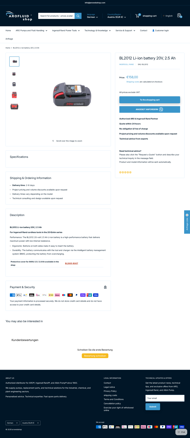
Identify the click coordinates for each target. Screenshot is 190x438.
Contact (143, 30)
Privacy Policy (110, 391)
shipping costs (110, 395)
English (169, 15)
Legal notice (109, 387)
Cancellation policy (112, 403)
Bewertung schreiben (95, 355)
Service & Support (124, 30)
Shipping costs (132, 82)
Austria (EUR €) (28, 423)
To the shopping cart (150, 99)
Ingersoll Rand (126, 64)
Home (8, 30)
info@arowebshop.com (95, 3)
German (10, 423)
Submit (152, 406)
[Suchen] (78, 16)
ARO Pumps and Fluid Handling (30, 30)
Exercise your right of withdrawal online (119, 409)
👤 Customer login (160, 30)
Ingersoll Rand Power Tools (64, 30)
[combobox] (167, 16)
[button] (125, 172)
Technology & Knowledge (96, 30)
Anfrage (9, 39)
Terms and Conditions (114, 399)
